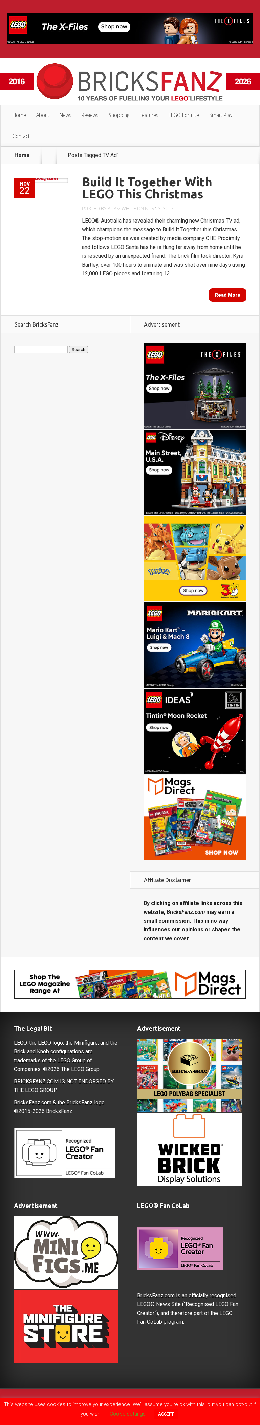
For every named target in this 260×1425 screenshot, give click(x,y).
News (65, 115)
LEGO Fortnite (184, 115)
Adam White (122, 208)
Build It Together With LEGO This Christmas (147, 188)
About (42, 115)
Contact (21, 136)
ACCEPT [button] (166, 1414)
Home (19, 115)
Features (148, 115)
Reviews (90, 115)
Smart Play (220, 115)
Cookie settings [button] (128, 1414)
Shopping (119, 115)
